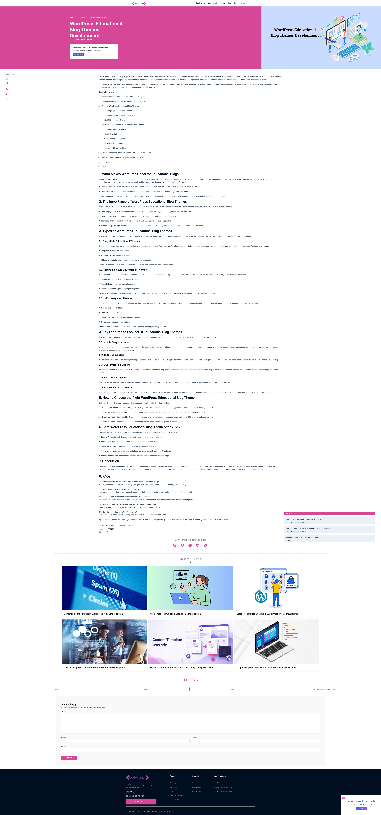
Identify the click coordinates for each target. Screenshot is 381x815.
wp (113, 532)
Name (63, 738)
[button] (199, 3)
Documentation (213, 3)
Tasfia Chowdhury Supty (83, 39)
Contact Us (232, 3)
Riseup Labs (149, 811)
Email (194, 738)
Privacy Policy (174, 791)
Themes (111, 529)
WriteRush (217, 783)
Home (71, 17)
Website (63, 746)
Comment (65, 711)
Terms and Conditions (177, 795)
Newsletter (141, 802)
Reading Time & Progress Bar (223, 791)
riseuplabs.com (167, 811)
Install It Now (78, 54)
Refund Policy (174, 799)
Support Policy (196, 791)
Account (243, 3)
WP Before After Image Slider (296, 522)
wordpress (108, 532)
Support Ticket (196, 787)
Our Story (173, 783)
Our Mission (174, 787)
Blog (223, 3)
